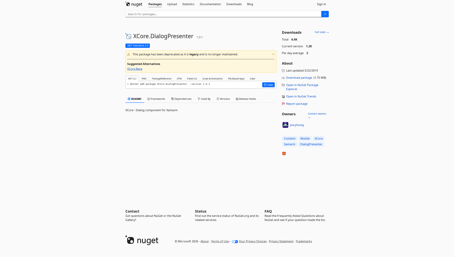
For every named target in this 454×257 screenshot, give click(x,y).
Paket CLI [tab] (192, 78)
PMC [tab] (144, 78)
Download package (299, 78)
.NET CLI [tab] (132, 78)
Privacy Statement (281, 241)
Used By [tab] (205, 98)
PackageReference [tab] (161, 78)
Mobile (305, 138)
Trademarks (304, 241)
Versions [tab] (224, 98)
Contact (132, 211)
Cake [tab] (252, 78)
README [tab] (136, 98)
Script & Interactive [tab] (212, 78)
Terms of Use (220, 241)
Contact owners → (317, 115)
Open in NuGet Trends (301, 96)
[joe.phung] (285, 125)
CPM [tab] (179, 78)
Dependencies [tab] (183, 98)
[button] (201, 54)
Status (200, 211)
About (205, 241)
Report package (297, 104)
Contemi (289, 138)
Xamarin (289, 144)
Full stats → (322, 32)
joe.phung (297, 125)
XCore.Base (134, 69)
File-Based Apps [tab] (236, 78)
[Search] (325, 14)
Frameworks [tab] (157, 98)
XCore (319, 138)
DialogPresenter (311, 144)
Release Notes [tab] (247, 98)
